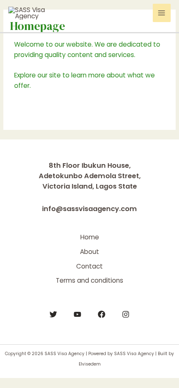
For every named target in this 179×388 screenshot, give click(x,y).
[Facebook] (101, 314)
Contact (89, 266)
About (89, 251)
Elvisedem (90, 364)
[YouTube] (77, 314)
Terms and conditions (89, 280)
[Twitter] (53, 314)
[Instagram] (125, 314)
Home (89, 237)
